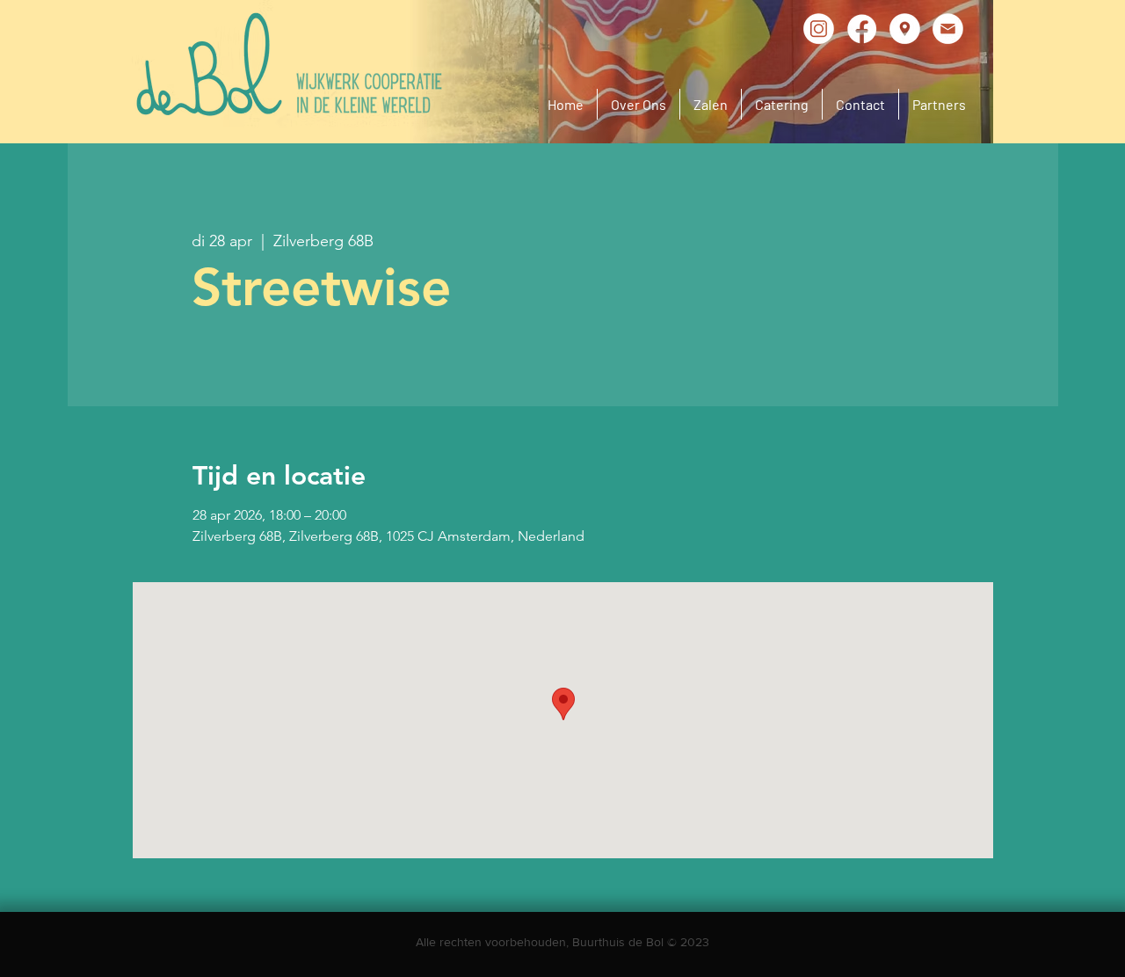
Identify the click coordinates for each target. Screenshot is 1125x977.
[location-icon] (905, 28)
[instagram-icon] (819, 28)
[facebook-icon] (862, 28)
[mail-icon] (948, 28)
